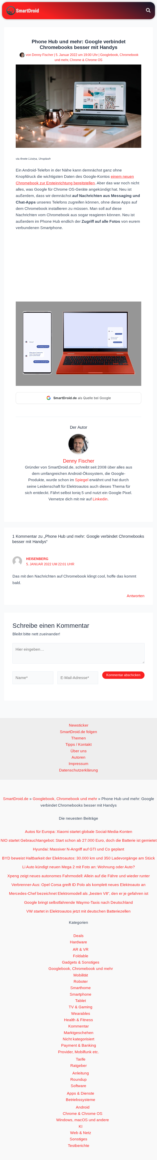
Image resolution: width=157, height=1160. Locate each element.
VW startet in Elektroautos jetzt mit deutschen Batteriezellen (78, 911)
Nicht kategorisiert (78, 1039)
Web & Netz (80, 1133)
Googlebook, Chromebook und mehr (65, 799)
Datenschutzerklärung (78, 770)
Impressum (78, 763)
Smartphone (80, 994)
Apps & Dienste (80, 1093)
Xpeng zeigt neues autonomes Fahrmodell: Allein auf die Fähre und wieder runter (78, 876)
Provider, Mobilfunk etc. (78, 1052)
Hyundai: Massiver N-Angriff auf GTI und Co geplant (78, 849)
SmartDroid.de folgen (78, 732)
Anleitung (80, 1073)
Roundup (78, 1079)
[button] (148, 11)
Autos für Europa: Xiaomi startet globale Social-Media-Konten (78, 831)
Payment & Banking (78, 1045)
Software (78, 1086)
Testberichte (78, 1145)
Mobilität (80, 975)
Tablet (80, 1001)
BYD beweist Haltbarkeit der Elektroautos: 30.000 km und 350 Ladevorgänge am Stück (78, 858)
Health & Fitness (78, 1020)
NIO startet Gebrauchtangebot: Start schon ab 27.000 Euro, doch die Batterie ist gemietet (79, 840)
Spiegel (81, 480)
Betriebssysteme (80, 1100)
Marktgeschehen (78, 1033)
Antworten (136, 596)
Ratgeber (78, 1065)
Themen (78, 738)
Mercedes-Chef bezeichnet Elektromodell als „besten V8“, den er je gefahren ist (78, 893)
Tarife (80, 1059)
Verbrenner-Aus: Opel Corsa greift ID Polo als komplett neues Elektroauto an (78, 885)
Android (83, 1107)
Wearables (80, 1013)
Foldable (80, 956)
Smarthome (80, 988)
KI (80, 1126)
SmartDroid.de (15, 799)
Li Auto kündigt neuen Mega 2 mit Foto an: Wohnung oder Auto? (78, 867)
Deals (78, 936)
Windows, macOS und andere (82, 1120)
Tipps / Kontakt (78, 744)
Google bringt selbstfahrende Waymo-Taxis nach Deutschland (78, 902)
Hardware (78, 942)
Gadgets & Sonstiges (80, 962)
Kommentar (78, 1026)
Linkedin (100, 499)
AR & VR (81, 949)
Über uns (79, 751)
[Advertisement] (78, 265)
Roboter (81, 981)
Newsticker (78, 725)
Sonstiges (78, 1139)
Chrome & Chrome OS (86, 60)
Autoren (78, 757)
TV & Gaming (80, 1007)
